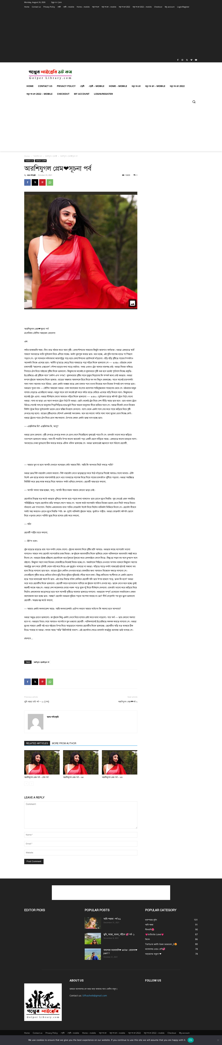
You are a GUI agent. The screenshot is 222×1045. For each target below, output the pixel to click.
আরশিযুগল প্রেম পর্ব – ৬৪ (73, 777)
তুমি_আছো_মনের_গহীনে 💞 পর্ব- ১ (119, 934)
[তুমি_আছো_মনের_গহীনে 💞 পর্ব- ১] (93, 938)
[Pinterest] (42, 182)
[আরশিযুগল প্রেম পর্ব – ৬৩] (119, 762)
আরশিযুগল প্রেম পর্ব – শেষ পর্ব (36, 777)
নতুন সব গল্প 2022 (134, 1033)
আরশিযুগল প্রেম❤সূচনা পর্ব (41, 662)
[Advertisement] (106, 33)
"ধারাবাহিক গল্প (37, 156)
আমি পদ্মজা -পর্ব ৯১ (112, 918)
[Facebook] (178, 60)
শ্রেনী (62, 1033)
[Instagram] (182, 60)
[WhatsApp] (50, 182)
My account (184, 1033)
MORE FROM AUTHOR (64, 743)
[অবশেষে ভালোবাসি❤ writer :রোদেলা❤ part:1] (93, 954)
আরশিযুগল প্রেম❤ (51, 156)
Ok (190, 1040)
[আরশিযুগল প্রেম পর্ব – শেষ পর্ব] (42, 762)
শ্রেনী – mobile (73, 1033)
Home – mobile (89, 1033)
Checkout (172, 1033)
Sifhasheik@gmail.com (94, 995)
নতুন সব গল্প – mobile (117, 1033)
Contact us (37, 1033)
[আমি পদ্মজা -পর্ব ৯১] (93, 923)
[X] (187, 60)
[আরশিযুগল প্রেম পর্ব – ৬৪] (80, 762)
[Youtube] (196, 60)
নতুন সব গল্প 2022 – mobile (154, 1033)
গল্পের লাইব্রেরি (31, 175)
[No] (218, 1040)
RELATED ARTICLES (37, 743)
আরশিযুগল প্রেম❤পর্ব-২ (127, 701)
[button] (194, 102)
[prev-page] (26, 784)
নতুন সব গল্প (102, 1033)
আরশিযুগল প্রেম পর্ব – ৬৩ (112, 777)
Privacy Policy (52, 1033)
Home (27, 156)
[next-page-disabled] (31, 784)
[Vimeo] (191, 60)
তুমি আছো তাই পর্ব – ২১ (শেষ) (36, 701)
